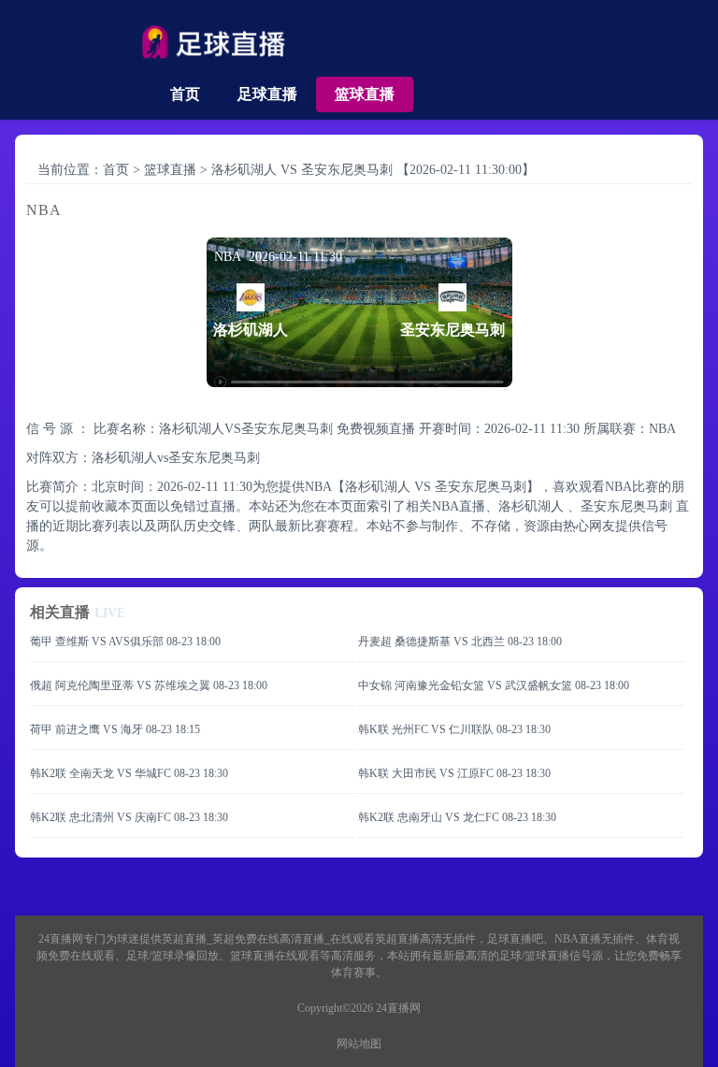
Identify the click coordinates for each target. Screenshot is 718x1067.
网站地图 (359, 1043)
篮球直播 (365, 94)
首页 (185, 94)
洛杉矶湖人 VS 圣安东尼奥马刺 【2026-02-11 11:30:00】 (373, 170)
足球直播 (267, 94)
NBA (662, 429)
